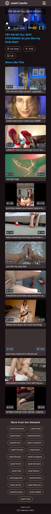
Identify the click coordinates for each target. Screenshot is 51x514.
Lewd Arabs (36, 428)
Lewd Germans (34, 464)
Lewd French (15, 464)
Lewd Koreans (35, 478)
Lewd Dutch (35, 449)
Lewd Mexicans (34, 485)
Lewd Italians (33, 471)
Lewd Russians (16, 492)
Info (12, 56)
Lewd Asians (15, 435)
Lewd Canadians (34, 442)
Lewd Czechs (19, 3)
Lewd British (15, 442)
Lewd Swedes (35, 492)
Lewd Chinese (17, 449)
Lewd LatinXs (15, 485)
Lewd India (16, 471)
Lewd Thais (25, 499)
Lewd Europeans (35, 456)
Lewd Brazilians (34, 435)
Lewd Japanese (16, 478)
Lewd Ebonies (15, 456)
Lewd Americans (17, 428)
